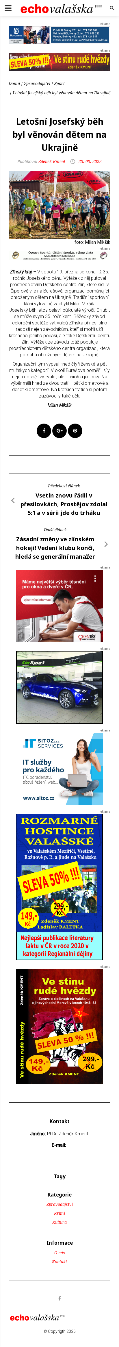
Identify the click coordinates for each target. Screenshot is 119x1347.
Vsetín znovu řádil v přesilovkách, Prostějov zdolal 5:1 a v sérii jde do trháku (64, 504)
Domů (14, 83)
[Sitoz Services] (59, 768)
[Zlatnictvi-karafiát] (59, 255)
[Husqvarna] (59, 34)
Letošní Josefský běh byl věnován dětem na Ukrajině (61, 92)
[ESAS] (59, 687)
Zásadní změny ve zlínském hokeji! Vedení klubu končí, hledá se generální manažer (55, 547)
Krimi (59, 1213)
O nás (59, 1252)
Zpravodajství (37, 83)
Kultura (59, 1222)
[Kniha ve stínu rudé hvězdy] (59, 61)
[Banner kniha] (59, 886)
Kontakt (59, 1261)
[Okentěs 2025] (59, 606)
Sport (59, 83)
